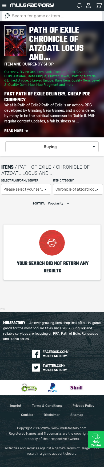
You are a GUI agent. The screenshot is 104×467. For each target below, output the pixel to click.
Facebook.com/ (56, 354)
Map (31, 84)
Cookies (27, 414)
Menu (4, 5)
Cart (98, 5)
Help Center (96, 443)
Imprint (15, 405)
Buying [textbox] (50, 147)
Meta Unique (36, 76)
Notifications (79, 5)
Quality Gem (80, 80)
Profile (88, 5)
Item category (63, 180)
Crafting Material (84, 76)
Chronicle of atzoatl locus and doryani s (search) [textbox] (79, 189)
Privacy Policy (83, 405)
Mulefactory (32, 5)
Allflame (19, 76)
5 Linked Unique (41, 80)
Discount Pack (64, 72)
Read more (13, 130)
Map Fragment (47, 84)
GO (7, 16)
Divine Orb (27, 72)
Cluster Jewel (58, 76)
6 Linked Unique (16, 80)
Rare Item (62, 80)
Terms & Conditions (47, 405)
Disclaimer (52, 414)
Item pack (44, 72)
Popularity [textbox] (55, 203)
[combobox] (52, 146)
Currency (11, 72)
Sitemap (76, 414)
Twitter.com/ (55, 368)
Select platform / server (19, 180)
